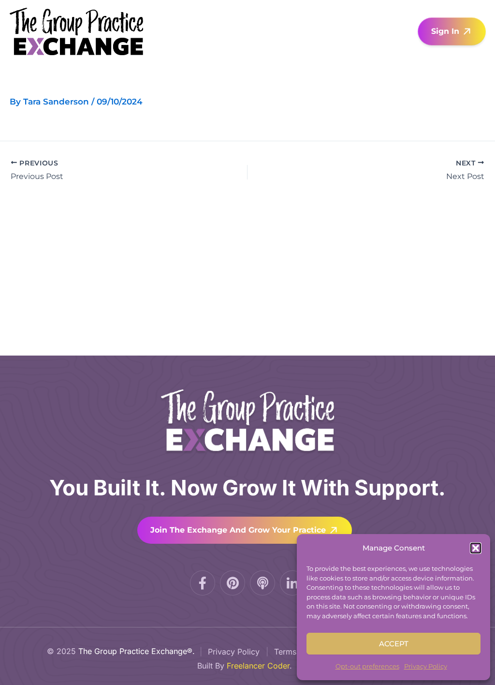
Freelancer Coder (258, 665)
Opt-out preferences (367, 666)
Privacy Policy (425, 666)
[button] (475, 548)
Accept (393, 643)
